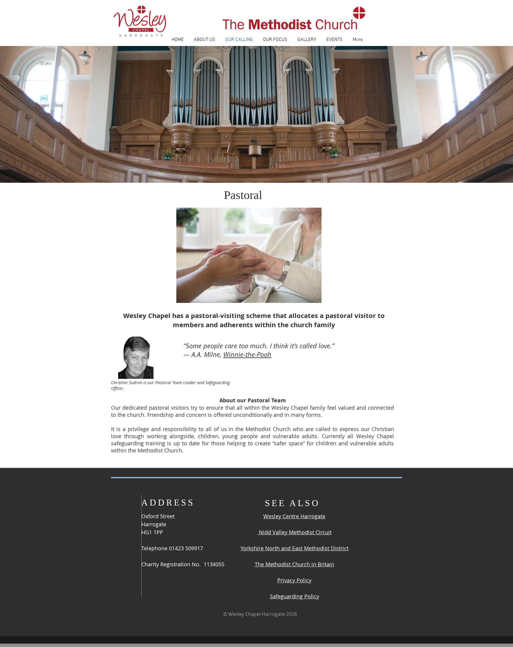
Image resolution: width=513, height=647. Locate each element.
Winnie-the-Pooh (247, 354)
